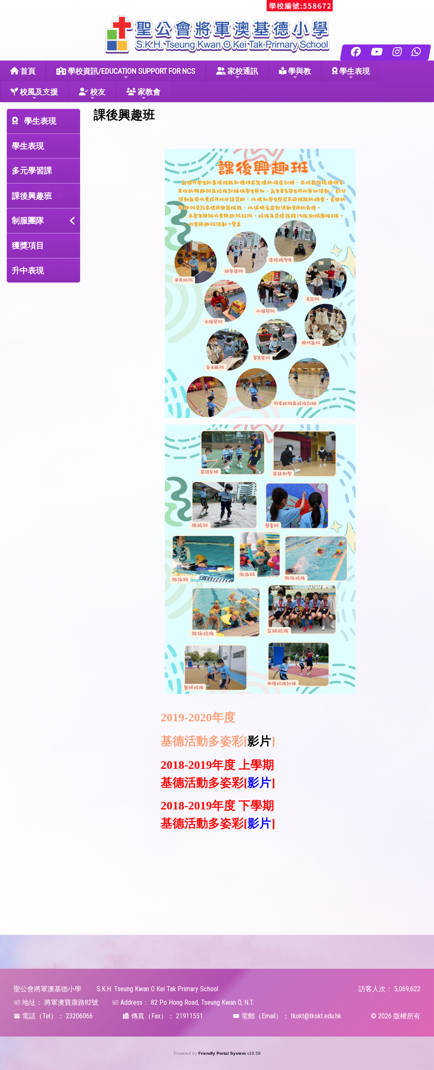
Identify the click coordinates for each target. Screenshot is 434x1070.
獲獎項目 (28, 245)
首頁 (27, 71)
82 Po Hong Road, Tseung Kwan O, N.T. (202, 1002)
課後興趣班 (32, 196)
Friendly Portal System (222, 1053)
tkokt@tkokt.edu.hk (316, 1016)
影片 (259, 741)
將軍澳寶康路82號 (71, 1002)
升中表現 (28, 270)
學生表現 (28, 146)
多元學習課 (32, 170)
